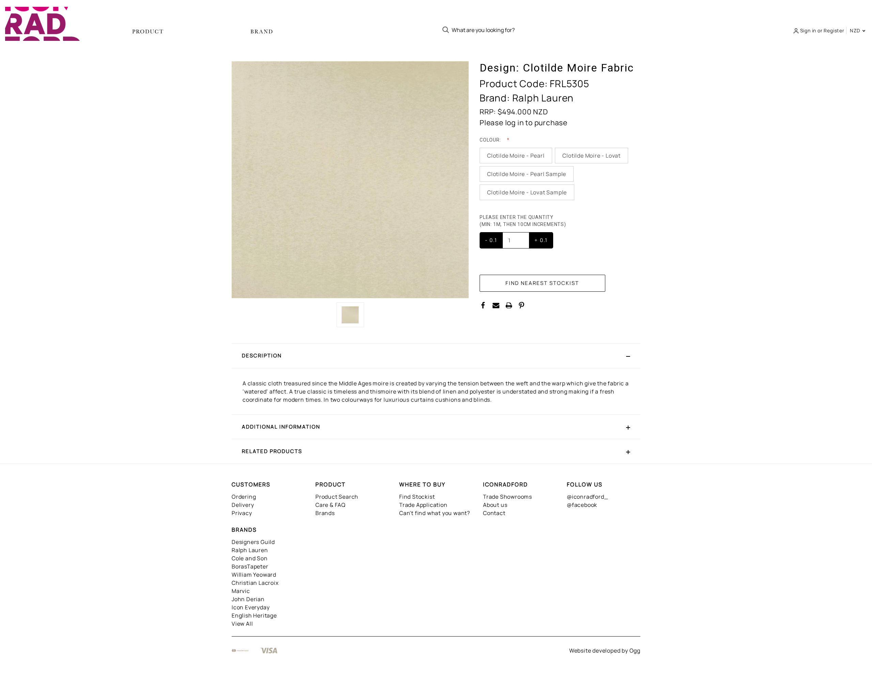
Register (834, 30)
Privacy (242, 513)
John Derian (248, 599)
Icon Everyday (250, 607)
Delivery (243, 505)
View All (242, 623)
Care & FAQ (330, 505)
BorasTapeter (250, 566)
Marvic (241, 591)
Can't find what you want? (434, 513)
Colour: (491, 140)
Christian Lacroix (255, 583)
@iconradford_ (587, 496)
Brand (261, 31)
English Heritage (254, 615)
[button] (436, 355)
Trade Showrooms (507, 496)
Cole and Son (250, 558)
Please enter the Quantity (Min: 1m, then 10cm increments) (523, 220)
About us (495, 505)
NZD (855, 30)
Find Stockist (417, 496)
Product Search (336, 496)
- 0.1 (491, 240)
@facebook (582, 505)
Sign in (808, 30)
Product (148, 31)
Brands (325, 513)
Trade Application (423, 505)
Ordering (244, 496)
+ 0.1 (541, 240)
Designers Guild (253, 542)
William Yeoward (254, 574)
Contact (494, 513)
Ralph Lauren (250, 550)
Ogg (634, 650)
